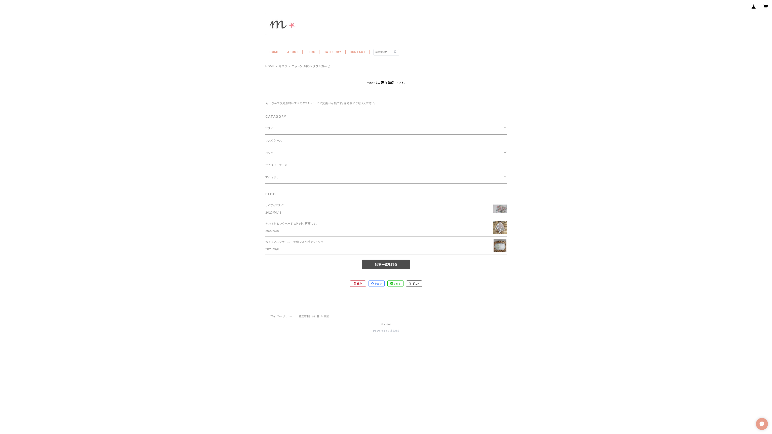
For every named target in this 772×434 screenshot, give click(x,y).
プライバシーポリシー (280, 316)
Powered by (381, 330)
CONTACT (357, 52)
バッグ (269, 153)
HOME (274, 52)
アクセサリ (272, 177)
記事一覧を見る (386, 264)
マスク (283, 66)
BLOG (311, 52)
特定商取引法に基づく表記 (314, 316)
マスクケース (273, 140)
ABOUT (292, 52)
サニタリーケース (276, 165)
